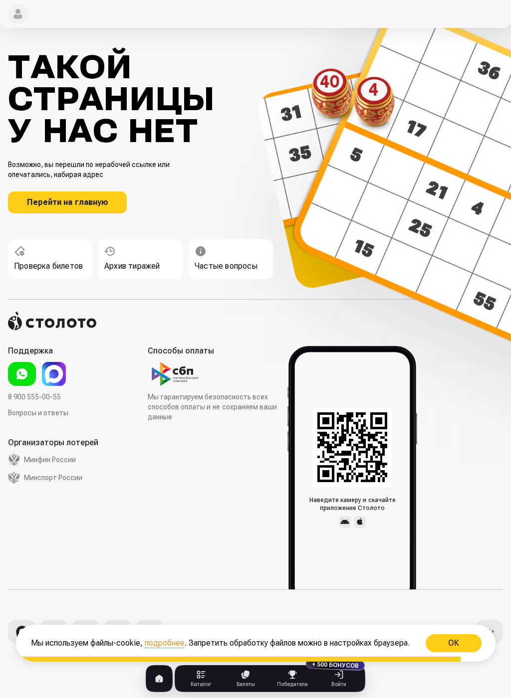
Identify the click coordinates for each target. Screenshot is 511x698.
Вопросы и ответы (38, 413)
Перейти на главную (67, 202)
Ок (453, 643)
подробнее (165, 643)
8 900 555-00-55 (34, 397)
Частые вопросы (226, 266)
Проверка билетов (48, 266)
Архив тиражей (132, 266)
